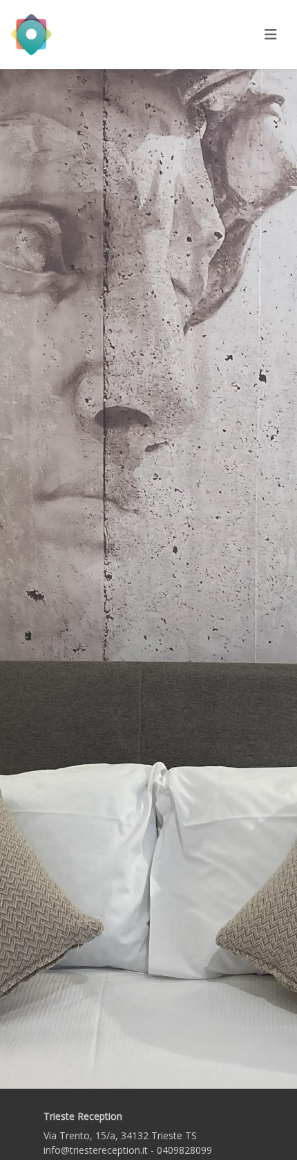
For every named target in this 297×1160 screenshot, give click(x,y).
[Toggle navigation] (271, 34)
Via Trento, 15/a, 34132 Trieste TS (120, 1135)
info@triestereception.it (96, 1150)
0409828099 (184, 1150)
